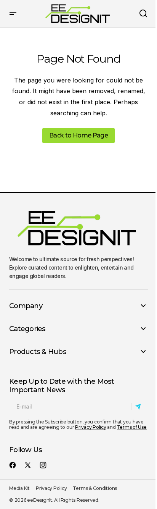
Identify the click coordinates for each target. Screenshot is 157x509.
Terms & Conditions (95, 488)
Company (25, 306)
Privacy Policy (90, 427)
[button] (13, 13)
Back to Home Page (78, 135)
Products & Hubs (37, 351)
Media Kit (19, 488)
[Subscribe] (139, 406)
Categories (27, 329)
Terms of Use (132, 427)
